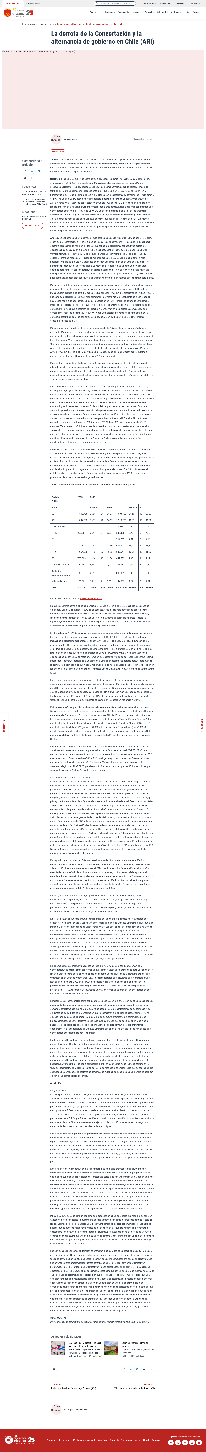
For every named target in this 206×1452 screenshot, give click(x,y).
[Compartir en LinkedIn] (38, 171)
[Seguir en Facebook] (171, 1443)
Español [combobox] (194, 3)
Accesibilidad (142, 1440)
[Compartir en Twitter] (32, 171)
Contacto (51, 1440)
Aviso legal (64, 1440)
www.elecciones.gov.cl (91, 598)
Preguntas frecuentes (121, 1440)
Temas (93, 12)
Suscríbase (179, 3)
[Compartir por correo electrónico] (25, 178)
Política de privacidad (84, 1440)
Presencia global (33, 3)
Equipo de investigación (128, 12)
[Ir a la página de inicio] (21, 11)
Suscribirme (34, 225)
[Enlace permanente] (32, 178)
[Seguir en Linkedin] (192, 1443)
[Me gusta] (54, 1369)
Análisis (33, 24)
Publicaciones (108, 12)
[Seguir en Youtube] (199, 1443)
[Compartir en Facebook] (25, 171)
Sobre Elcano (193, 12)
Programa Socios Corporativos (156, 3)
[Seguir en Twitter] (178, 1443)
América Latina (47, 24)
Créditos (102, 1440)
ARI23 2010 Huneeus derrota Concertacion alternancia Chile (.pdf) (36, 201)
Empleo (156, 1440)
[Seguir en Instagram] (185, 1443)
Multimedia (176, 12)
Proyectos (149, 12)
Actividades (162, 12)
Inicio (24, 24)
